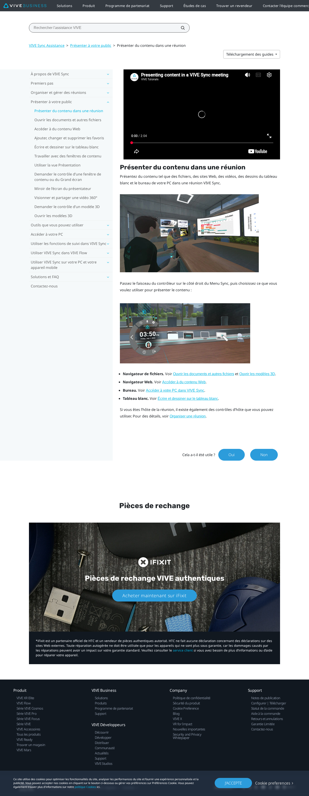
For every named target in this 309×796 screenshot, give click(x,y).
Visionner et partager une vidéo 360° (65, 197)
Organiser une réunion (188, 416)
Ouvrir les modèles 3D (53, 215)
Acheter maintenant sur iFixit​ (154, 595)
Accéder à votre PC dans (175, 390)
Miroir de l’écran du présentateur (62, 188)
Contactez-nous (44, 286)
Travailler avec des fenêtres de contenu (67, 156)
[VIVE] (24, 5)
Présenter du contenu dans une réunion (68, 110)
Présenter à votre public (90, 45)
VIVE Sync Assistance (46, 45)
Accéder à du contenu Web (57, 128)
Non (264, 454)
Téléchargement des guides (250, 54)
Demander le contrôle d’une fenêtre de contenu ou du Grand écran (67, 177)
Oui (231, 454)
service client (183, 650)
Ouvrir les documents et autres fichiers (67, 119)
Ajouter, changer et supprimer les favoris (69, 137)
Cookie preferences (272, 783)
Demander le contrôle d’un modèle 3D (67, 206)
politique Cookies (85, 787)
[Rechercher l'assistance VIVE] (180, 27)
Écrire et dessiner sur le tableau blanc (66, 147)
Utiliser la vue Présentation (57, 165)
